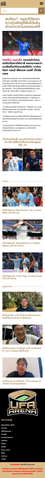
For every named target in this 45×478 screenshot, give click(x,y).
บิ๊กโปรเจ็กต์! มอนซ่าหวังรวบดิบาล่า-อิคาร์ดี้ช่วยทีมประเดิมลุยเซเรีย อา (22, 142)
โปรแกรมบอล (7, 471)
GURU (3, 447)
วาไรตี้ (3, 459)
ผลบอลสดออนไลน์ (29, 471)
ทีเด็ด (3, 453)
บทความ (4, 456)
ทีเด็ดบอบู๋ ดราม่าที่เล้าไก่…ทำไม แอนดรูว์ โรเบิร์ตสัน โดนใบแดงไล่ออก (21, 382)
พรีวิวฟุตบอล (6, 431)
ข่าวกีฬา (4, 434)
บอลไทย (4, 440)
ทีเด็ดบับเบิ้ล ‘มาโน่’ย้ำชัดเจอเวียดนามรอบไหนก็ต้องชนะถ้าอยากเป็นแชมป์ (21, 317)
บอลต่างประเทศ (7, 437)
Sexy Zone (16, 474)
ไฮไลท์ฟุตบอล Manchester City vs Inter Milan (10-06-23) (21, 211)
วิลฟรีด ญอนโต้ (12, 60)
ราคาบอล (38, 468)
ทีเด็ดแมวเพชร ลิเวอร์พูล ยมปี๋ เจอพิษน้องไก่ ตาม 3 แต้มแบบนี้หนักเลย (21, 349)
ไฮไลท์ (3, 443)
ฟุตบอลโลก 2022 (7, 425)
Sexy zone (5, 450)
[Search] (41, 11)
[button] (41, 3)
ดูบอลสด (17, 471)
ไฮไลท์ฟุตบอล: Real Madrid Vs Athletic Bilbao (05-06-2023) (21, 244)
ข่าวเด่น (4, 428)
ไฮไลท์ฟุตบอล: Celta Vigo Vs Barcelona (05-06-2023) (22, 277)
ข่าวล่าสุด (5, 468)
